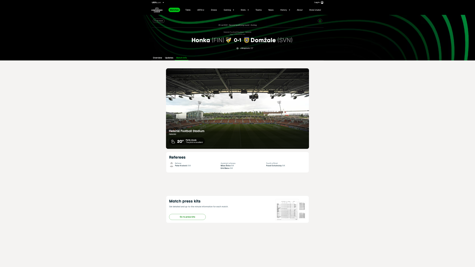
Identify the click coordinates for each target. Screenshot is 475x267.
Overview (157, 58)
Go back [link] (159, 21)
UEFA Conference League (156, 9)
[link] (174, 10)
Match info (181, 58)
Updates (169, 58)
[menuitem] (174, 10)
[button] (229, 10)
